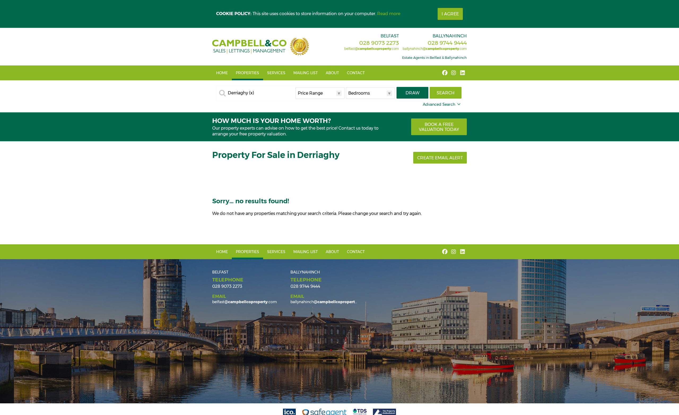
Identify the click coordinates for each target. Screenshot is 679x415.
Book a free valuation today (439, 127)
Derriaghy (241, 93)
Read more (388, 13)
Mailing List (305, 72)
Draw (413, 92)
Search (446, 92)
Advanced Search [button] (439, 104)
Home (222, 72)
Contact (356, 72)
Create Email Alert (440, 157)
